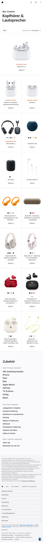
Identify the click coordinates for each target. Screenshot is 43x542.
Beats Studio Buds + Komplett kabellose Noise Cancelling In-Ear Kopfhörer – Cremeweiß (10, 341)
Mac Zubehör (15, 486)
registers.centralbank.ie (28, 481)
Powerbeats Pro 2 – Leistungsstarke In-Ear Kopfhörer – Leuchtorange (11, 218)
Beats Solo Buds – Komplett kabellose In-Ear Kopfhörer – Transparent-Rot (11, 301)
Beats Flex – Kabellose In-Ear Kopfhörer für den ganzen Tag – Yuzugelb (32, 341)
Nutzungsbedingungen (8, 537)
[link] (40, 539)
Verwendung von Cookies (22, 535)
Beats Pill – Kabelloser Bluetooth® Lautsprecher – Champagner (32, 218)
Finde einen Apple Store (25, 525)
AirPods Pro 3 (21, 66)
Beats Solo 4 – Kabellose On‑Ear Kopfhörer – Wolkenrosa (32, 258)
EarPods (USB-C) (32, 179)
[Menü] (40, 2)
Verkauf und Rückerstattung (23, 537)
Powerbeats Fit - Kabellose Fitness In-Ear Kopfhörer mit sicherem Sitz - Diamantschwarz (32, 301)
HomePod (11, 179)
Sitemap (17, 539)
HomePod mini (32, 143)
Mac (7, 486)
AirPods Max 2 (10, 143)
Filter (4, 30)
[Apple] (2, 486)
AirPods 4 (32, 102)
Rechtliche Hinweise (7, 539)
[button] (31, 2)
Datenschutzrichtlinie (7, 535)
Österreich (5, 530)
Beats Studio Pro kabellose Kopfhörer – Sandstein (11, 258)
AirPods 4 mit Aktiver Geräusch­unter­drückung (10, 103)
